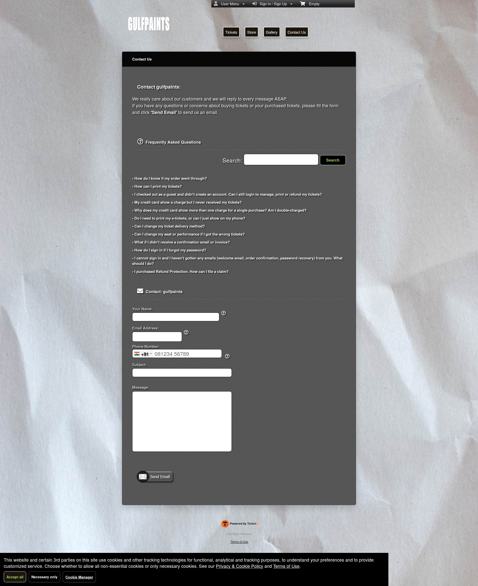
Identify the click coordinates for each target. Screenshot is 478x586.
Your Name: (142, 309)
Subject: (139, 365)
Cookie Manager (79, 577)
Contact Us (297, 32)
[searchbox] (281, 159)
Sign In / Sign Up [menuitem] (272, 3)
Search (333, 160)
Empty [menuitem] (312, 3)
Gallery (272, 32)
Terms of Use (239, 541)
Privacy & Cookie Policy (239, 566)
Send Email (157, 477)
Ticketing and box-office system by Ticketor (240, 524)
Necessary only (44, 576)
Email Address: (145, 328)
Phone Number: (146, 346)
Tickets (231, 32)
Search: (233, 160)
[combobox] (142, 353)
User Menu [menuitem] (229, 3)
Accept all (14, 576)
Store (251, 32)
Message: (140, 387)
